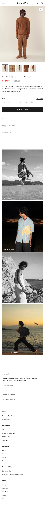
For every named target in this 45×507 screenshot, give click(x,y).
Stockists (5, 454)
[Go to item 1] (5, 68)
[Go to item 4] (26, 68)
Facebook (5, 492)
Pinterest (5, 488)
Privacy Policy (6, 419)
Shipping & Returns (8, 433)
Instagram (5, 485)
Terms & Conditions (8, 416)
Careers (5, 461)
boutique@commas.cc (8, 399)
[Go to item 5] (33, 68)
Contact (4, 457)
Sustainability (6, 471)
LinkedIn (5, 495)
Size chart (39, 98)
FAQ (3, 430)
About (4, 450)
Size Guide (6, 437)
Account (5, 440)
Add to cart (22, 109)
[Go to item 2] (12, 68)
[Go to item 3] (19, 68)
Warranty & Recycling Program (12, 474)
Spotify (4, 499)
